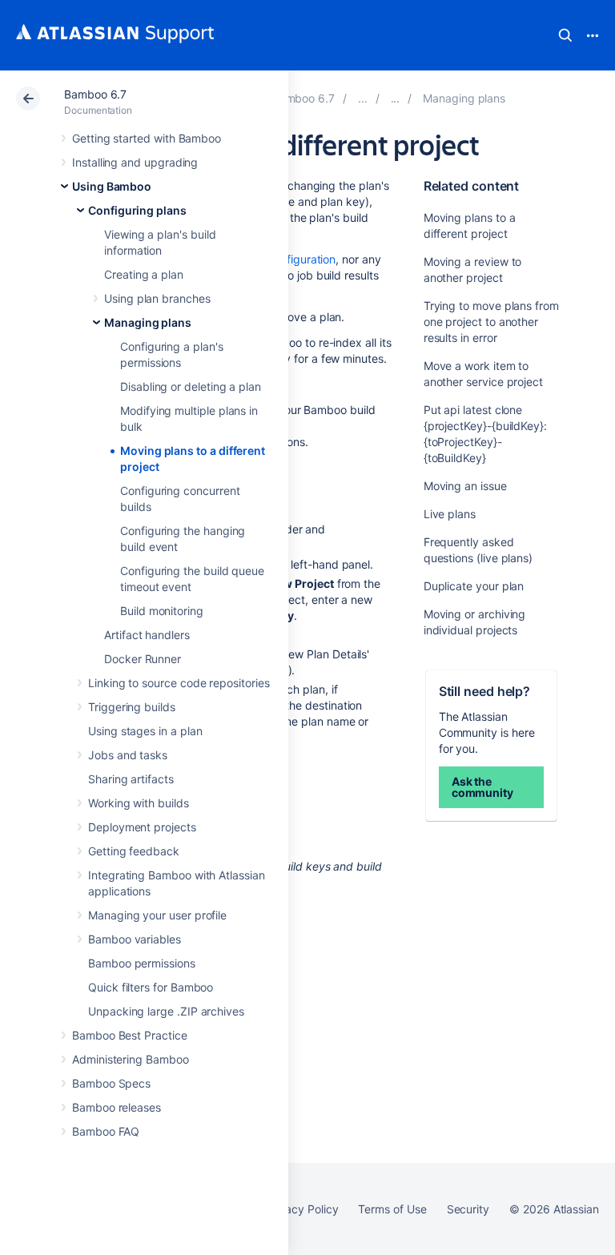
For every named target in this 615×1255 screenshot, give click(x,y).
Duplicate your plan (474, 586)
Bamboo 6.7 (95, 94)
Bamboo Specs (111, 1083)
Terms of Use (392, 1209)
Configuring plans (137, 210)
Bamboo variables (134, 939)
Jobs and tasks (127, 755)
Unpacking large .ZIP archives (166, 1011)
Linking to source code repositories (179, 683)
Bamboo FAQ (105, 1131)
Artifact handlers (147, 635)
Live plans (450, 514)
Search (565, 35)
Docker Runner (142, 659)
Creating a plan (143, 274)
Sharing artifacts (131, 779)
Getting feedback (133, 851)
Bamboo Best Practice (129, 1035)
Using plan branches (157, 298)
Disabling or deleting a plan (190, 386)
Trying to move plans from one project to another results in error (491, 321)
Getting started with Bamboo (146, 138)
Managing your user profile (157, 915)
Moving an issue (465, 486)
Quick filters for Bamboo (150, 987)
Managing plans (147, 322)
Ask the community (482, 786)
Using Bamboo (111, 186)
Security (468, 1209)
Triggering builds (131, 707)
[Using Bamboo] (363, 98)
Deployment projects (142, 827)
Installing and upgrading (135, 162)
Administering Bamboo (130, 1059)
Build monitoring (161, 610)
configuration (301, 259)
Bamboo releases (116, 1107)
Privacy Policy (301, 1209)
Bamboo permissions (141, 963)
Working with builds (138, 803)
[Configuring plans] (395, 98)
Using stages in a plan (145, 731)
